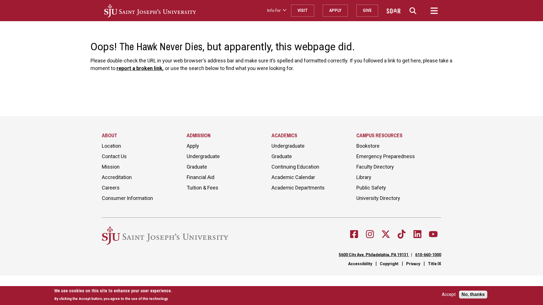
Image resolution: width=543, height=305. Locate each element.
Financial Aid (200, 177)
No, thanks (473, 294)
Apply (335, 10)
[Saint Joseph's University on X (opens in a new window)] (386, 234)
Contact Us (114, 156)
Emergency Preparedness (385, 156)
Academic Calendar (293, 177)
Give (367, 10)
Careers (111, 188)
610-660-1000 (428, 254)
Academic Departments (298, 188)
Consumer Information (127, 198)
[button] (413, 10)
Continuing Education (295, 167)
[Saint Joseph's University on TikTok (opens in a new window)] (402, 234)
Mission (111, 167)
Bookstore (368, 146)
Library (363, 177)
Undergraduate (203, 156)
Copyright (389, 264)
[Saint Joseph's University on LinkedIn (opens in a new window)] (417, 234)
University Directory (378, 198)
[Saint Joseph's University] (183, 11)
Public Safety (371, 188)
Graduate (197, 167)
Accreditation (117, 177)
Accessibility (360, 264)
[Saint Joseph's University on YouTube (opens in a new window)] (433, 234)
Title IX (434, 264)
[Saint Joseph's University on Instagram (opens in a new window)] (370, 234)
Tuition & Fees (202, 188)
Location (111, 146)
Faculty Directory (375, 167)
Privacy (413, 264)
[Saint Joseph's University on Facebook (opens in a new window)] (354, 234)
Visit (303, 10)
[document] (113, 294)
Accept (449, 294)
